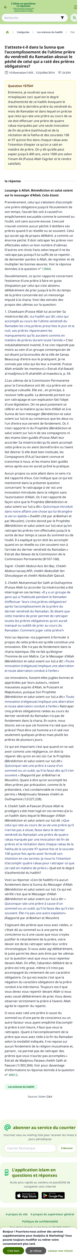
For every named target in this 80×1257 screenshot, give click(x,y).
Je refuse (36, 1251)
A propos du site (17, 1214)
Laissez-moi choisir (60, 1251)
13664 (46, 269)
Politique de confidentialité (40, 1221)
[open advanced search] (62, 17)
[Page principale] (7, 32)
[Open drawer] (75, 7)
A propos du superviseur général (52, 1214)
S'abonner (67, 1148)
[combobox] (32, 18)
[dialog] (38, 1242)
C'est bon (13, 1251)
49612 (13, 1075)
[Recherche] (74, 18)
